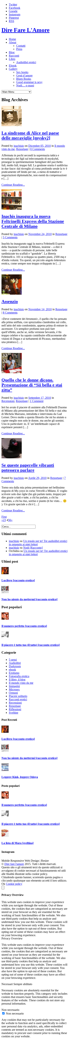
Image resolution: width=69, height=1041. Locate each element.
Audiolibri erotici (26, 62)
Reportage (22, 149)
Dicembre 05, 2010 (39, 145)
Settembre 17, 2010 (39, 397)
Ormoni (13, 692)
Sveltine (13, 712)
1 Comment (36, 401)
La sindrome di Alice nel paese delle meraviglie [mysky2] (30, 135)
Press (19, 49)
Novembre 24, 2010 (40, 234)
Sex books (22, 72)
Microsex (14, 689)
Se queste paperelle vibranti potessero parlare (27, 467)
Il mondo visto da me (21, 682)
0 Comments (37, 149)
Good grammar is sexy (29, 82)
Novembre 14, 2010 (40, 309)
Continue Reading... (13, 184)
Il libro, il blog (17, 679)
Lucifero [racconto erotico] (18, 580)
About (12, 42)
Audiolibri (15, 663)
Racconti (14, 55)
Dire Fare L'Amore (25, 30)
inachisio (19, 145)
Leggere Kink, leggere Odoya (19, 777)
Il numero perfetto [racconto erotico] (24, 626)
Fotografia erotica (19, 676)
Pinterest (14, 17)
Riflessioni (15, 709)
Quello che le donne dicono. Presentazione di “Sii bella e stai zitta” (31, 385)
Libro (12, 59)
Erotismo (14, 672)
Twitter (13, 4)
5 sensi (13, 659)
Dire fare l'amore (14, 864)
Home (12, 39)
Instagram (14, 14)
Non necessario (15, 1013)
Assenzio (9, 301)
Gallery (13, 68)
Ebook (13, 65)
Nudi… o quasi (25, 85)
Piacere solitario (18, 696)
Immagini (14, 686)
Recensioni (7, 401)
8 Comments (10, 312)
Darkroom (15, 666)
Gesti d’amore (24, 75)
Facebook (14, 7)
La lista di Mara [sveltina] (17, 843)
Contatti (20, 45)
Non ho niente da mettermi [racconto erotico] (29, 599)
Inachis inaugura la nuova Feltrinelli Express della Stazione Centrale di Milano (32, 221)
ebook (12, 669)
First (4, 516)
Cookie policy (14, 883)
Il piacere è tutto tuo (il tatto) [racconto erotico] (30, 644)
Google (13, 11)
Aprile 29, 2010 (37, 477)
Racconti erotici (18, 699)
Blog (12, 52)
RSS (11, 21)
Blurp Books (23, 78)
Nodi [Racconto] (33, 547)
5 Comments (10, 237)
